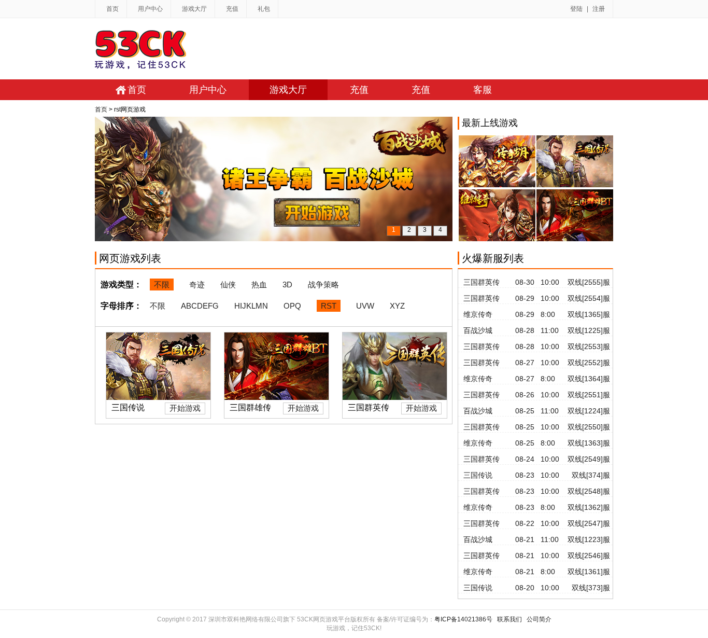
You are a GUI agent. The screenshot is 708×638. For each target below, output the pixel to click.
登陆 (576, 8)
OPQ (292, 305)
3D (287, 284)
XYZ (397, 305)
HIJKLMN (251, 305)
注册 (598, 8)
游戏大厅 (194, 8)
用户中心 (150, 8)
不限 (161, 284)
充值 (232, 8)
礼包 (264, 8)
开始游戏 (185, 408)
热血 (259, 284)
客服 (482, 90)
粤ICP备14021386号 (463, 619)
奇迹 (197, 284)
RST (328, 305)
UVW (365, 305)
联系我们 (509, 619)
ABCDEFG (200, 305)
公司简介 (539, 619)
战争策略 (323, 284)
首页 (112, 8)
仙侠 (228, 284)
